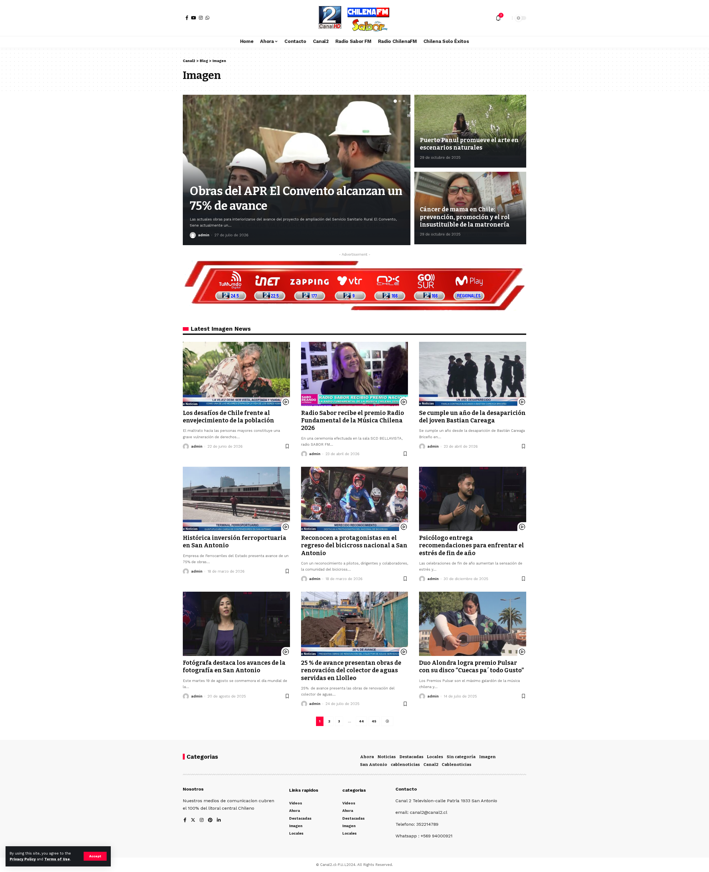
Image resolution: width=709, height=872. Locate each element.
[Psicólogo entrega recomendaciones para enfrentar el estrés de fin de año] (472, 499)
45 (374, 721)
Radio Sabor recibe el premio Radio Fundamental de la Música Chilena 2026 (352, 420)
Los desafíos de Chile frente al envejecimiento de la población (228, 416)
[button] (395, 101)
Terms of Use (57, 859)
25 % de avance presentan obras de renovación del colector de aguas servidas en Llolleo (351, 670)
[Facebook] (187, 18)
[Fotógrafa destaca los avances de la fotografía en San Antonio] (236, 624)
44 (361, 721)
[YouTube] (193, 18)
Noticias (386, 756)
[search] (506, 18)
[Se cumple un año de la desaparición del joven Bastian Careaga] (472, 374)
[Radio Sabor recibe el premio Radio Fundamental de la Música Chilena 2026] (354, 374)
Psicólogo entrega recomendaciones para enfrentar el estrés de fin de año (471, 545)
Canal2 (430, 764)
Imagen (487, 756)
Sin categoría (461, 756)
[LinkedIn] (219, 820)
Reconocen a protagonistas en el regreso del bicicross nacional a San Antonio (354, 545)
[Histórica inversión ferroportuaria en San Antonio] (236, 499)
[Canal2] (354, 18)
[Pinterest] (210, 820)
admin (203, 235)
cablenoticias (405, 764)
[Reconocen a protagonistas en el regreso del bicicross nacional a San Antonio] (354, 499)
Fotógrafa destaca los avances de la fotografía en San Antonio (234, 666)
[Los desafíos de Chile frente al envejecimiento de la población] (236, 374)
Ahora (367, 756)
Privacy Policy (23, 859)
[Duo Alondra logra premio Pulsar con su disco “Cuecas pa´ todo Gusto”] (472, 624)
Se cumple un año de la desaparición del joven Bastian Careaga (472, 416)
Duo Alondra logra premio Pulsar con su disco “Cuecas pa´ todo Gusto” (471, 666)
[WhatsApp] (207, 18)
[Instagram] (200, 18)
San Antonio (373, 764)
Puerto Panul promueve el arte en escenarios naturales (469, 144)
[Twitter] (193, 820)
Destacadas (411, 756)
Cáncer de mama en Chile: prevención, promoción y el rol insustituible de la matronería (465, 217)
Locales (435, 756)
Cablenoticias (456, 764)
